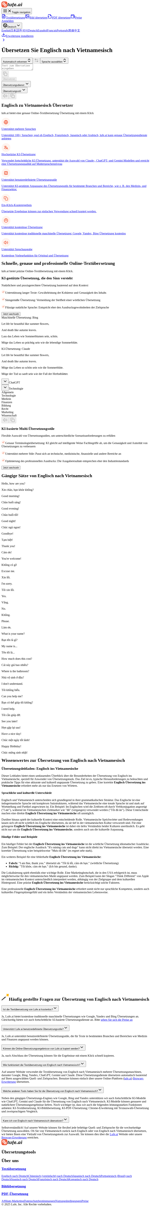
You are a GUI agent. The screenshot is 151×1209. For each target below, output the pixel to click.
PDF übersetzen (61, 17)
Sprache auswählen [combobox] (52, 61)
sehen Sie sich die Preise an (117, 1019)
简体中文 (74, 30)
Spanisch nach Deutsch (24, 1179)
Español (42, 30)
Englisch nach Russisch (15, 947)
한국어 (23, 30)
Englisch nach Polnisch (15, 963)
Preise (78, 17)
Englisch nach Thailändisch (17, 980)
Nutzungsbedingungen (68, 1201)
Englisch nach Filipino (14, 973)
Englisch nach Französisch (16, 937)
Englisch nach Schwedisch (17, 987)
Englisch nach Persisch (14, 977)
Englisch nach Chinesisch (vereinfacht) (24, 920)
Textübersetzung (15, 17)
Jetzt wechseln (11, 314)
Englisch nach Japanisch (15, 924)
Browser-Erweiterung (14, 1137)
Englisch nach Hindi (13, 953)
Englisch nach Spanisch (15, 934)
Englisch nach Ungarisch (16, 996)
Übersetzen (9, 79)
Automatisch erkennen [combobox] (15, 61)
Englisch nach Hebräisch (15, 970)
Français (52, 30)
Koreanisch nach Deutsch (83, 1179)
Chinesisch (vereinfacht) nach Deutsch (50, 1176)
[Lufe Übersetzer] (75, 4)
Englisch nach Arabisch (15, 950)
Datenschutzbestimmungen (39, 1201)
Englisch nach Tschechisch (17, 990)
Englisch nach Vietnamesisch (18, 957)
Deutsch (33, 30)
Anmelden (7, 20)
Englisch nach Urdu (13, 960)
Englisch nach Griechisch (16, 983)
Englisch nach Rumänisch (16, 993)
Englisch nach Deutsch (14, 930)
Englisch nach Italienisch (15, 943)
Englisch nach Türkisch (15, 967)
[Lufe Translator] (75, 1142)
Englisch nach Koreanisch (16, 927)
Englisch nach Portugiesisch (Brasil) (22, 940)
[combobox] (16, 84)
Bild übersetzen (38, 17)
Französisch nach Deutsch (53, 1179)
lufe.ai (127, 1078)
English (5, 30)
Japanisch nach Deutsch (87, 1176)
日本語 (14, 30)
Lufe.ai (114, 1134)
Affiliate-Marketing (12, 1201)
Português (62, 30)
